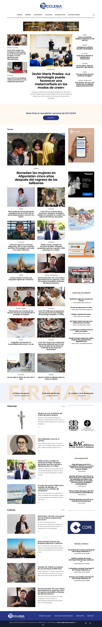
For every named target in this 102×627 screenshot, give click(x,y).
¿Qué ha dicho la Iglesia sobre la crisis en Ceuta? (51, 378)
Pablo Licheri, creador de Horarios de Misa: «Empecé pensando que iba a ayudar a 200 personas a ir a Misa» (51, 247)
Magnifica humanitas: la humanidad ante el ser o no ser (21, 343)
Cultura (80, 80)
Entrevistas (51, 69)
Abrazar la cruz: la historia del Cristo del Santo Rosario (50, 414)
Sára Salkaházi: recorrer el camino (48, 440)
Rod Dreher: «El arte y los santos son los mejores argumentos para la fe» (51, 518)
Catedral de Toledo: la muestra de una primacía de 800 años (50, 568)
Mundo (85, 72)
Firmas (85, 35)
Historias (51, 242)
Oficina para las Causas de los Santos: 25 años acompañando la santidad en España (21, 312)
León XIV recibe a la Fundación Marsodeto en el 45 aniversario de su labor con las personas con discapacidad (16, 54)
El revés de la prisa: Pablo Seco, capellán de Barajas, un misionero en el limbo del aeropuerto (51, 488)
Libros (21, 275)
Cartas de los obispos (81, 293)
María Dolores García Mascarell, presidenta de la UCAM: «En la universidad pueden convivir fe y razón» (21, 214)
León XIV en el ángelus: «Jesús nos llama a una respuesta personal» (16, 79)
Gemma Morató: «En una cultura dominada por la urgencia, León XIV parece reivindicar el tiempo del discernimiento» (51, 280)
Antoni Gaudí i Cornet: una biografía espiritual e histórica (21, 279)
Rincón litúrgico (81, 544)
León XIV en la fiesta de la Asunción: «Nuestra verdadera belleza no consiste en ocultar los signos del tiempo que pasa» (51, 214)
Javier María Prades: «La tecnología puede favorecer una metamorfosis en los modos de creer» (51, 80)
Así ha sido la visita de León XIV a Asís (21, 378)
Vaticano (15, 47)
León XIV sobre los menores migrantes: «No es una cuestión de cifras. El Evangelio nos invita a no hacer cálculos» (21, 247)
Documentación (81, 458)
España (9, 47)
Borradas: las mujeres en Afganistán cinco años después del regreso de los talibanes (36, 178)
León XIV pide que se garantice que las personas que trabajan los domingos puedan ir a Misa (51, 312)
